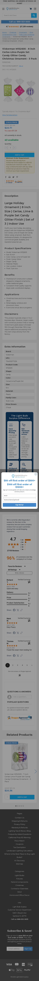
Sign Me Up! (19, 505)
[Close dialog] (36, 474)
